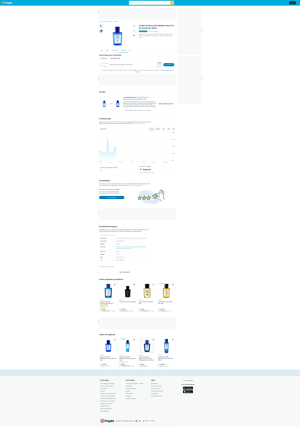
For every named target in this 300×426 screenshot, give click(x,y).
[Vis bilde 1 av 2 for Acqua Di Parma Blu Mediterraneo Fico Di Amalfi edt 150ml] (101, 26)
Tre (144, 247)
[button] (134, 26)
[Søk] (172, 3)
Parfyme (116, 21)
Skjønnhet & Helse (107, 21)
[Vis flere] (100, 65)
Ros (130, 247)
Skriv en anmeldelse (153, 31)
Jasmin (130, 248)
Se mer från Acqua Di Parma (106, 266)
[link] (137, 103)
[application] (137, 147)
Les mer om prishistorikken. (139, 123)
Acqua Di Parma (120, 241)
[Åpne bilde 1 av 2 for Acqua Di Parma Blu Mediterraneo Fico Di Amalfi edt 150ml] (117, 36)
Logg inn (292, 2)
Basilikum (118, 247)
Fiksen (126, 248)
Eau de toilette (120, 260)
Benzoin (118, 248)
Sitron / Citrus (124, 247)
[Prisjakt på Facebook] (136, 421)
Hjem (100, 21)
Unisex (117, 251)
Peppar (123, 248)
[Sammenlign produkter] (134, 35)
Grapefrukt (140, 247)
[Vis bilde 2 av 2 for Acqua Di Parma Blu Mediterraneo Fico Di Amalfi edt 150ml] (101, 31)
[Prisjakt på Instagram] (139, 421)
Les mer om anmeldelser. (136, 185)
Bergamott (134, 247)
